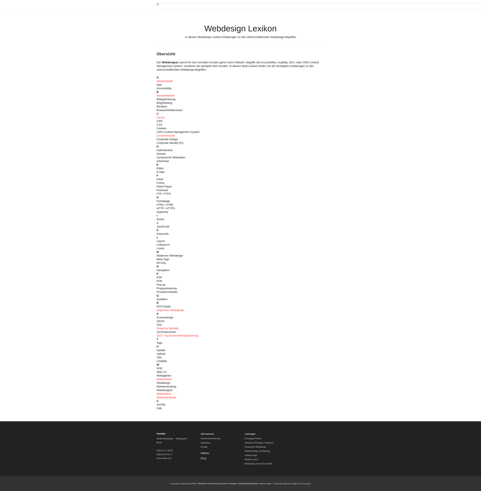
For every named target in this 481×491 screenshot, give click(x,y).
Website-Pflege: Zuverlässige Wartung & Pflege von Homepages (285, 484)
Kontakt (204, 447)
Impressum (205, 443)
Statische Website (167, 328)
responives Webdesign (170, 310)
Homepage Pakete (253, 438)
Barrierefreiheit (165, 95)
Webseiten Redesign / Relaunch (259, 443)
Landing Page (251, 455)
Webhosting (164, 393)
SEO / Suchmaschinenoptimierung (177, 335)
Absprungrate (165, 81)
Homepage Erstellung (179, 484)
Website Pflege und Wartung (257, 451)
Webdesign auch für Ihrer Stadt (258, 464)
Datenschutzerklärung (210, 438)
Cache (160, 117)
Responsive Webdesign (255, 447)
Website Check (251, 459)
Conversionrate (166, 135)
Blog (203, 458)
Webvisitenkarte (166, 397)
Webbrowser (164, 379)
